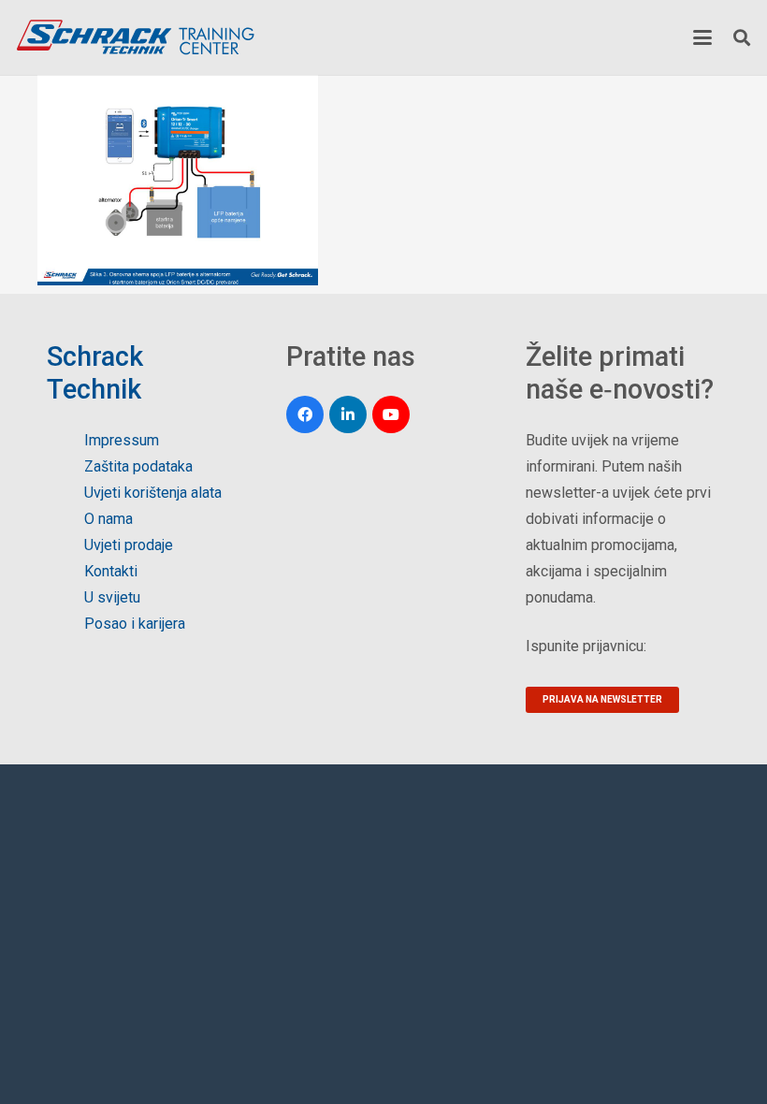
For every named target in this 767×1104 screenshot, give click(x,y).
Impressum (121, 440)
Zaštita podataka (138, 466)
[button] (702, 37)
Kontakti (110, 571)
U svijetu (112, 597)
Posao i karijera (134, 623)
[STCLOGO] (134, 37)
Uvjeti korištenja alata (153, 492)
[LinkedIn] (348, 414)
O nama (108, 519)
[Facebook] (305, 414)
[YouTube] (391, 414)
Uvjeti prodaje (128, 545)
